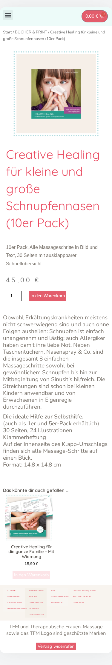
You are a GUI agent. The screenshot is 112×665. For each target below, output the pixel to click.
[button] (8, 15)
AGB (53, 590)
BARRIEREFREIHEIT (16, 608)
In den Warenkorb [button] (31, 575)
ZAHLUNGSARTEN (59, 596)
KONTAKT (11, 590)
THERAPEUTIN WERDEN (36, 605)
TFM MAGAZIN (36, 614)
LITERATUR (78, 602)
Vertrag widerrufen (56, 646)
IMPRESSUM (13, 596)
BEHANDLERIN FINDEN (36, 593)
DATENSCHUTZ (14, 602)
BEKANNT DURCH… (82, 596)
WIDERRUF (56, 602)
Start (7, 32)
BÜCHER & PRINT (31, 32)
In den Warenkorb (47, 295)
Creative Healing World (84, 590)
